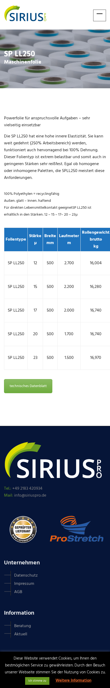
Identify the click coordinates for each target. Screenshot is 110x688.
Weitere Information (73, 680)
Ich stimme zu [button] (37, 680)
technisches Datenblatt (28, 386)
